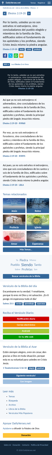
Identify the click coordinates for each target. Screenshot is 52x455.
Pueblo (15, 265)
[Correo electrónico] (22, 56)
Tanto (37, 265)
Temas (33, 3)
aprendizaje (29, 304)
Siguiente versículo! (26, 376)
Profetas (27, 269)
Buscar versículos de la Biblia (26, 276)
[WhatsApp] (16, 55)
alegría (31, 368)
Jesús (22, 49)
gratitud (40, 368)
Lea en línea (20, 64)
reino (29, 49)
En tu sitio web (26, 337)
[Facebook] (5, 56)
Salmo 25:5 (8, 304)
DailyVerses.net (8, 8)
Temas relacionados (15, 194)
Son (35, 269)
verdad (19, 304)
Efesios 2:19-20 (10, 49)
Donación (26, 435)
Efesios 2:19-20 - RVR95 (14, 156)
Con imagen (26, 382)
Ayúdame (7, 428)
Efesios (33, 8)
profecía (37, 49)
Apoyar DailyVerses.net (17, 423)
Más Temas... (26, 250)
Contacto (25, 445)
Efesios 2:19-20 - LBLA (13, 185)
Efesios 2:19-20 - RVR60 (14, 123)
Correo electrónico (26, 325)
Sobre (17, 269)
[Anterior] (4, 13)
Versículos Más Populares (20, 413)
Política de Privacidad (39, 445)
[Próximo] (29, 13)
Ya (17, 260)
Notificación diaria (26, 319)
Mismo (32, 260)
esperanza (41, 304)
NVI (5, 64)
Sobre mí (7, 445)
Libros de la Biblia (22, 8)
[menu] (49, 4)
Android (26, 331)
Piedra (24, 260)
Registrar (41, 3)
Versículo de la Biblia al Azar (20, 347)
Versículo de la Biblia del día (20, 286)
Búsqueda (13, 401)
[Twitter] (11, 56)
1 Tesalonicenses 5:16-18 (15, 368)
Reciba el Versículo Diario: (18, 313)
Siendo (27, 265)
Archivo (12, 405)
